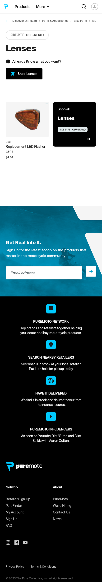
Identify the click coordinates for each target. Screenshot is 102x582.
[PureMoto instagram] (10, 542)
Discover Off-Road (24, 20)
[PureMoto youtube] (27, 542)
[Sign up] (91, 271)
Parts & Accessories (55, 20)
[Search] (84, 6)
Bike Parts (80, 20)
